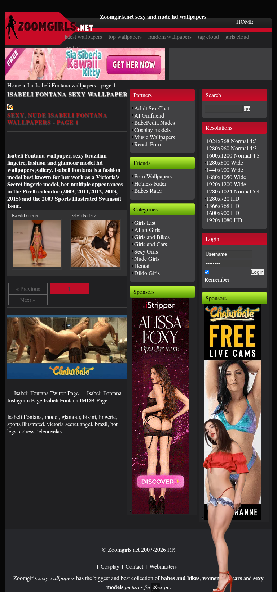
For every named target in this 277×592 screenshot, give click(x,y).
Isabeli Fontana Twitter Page (47, 393)
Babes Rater (148, 190)
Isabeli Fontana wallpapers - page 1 (75, 85)
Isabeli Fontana (25, 215)
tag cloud (208, 36)
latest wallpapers (83, 36)
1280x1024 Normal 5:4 (233, 191)
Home (14, 85)
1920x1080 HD (224, 220)
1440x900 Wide (224, 169)
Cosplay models (152, 129)
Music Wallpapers (154, 137)
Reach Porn (147, 144)
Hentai (141, 265)
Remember (217, 279)
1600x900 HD (222, 213)
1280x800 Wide (224, 162)
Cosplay (110, 566)
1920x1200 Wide (226, 184)
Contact (134, 566)
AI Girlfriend (149, 115)
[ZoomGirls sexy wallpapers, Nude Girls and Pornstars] (49, 37)
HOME (245, 21)
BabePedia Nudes (154, 122)
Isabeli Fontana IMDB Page (75, 400)
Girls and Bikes (152, 237)
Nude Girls (146, 258)
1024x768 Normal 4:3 (231, 141)
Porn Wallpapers (153, 176)
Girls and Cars (150, 244)
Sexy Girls (146, 251)
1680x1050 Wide (226, 177)
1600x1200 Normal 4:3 (233, 155)
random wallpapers (170, 36)
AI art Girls (147, 229)
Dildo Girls (147, 273)
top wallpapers (125, 36)
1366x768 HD (222, 205)
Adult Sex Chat (151, 108)
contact (73, 47)
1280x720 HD (222, 198)
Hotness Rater (150, 183)
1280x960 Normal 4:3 (231, 148)
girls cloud (237, 36)
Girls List (144, 222)
